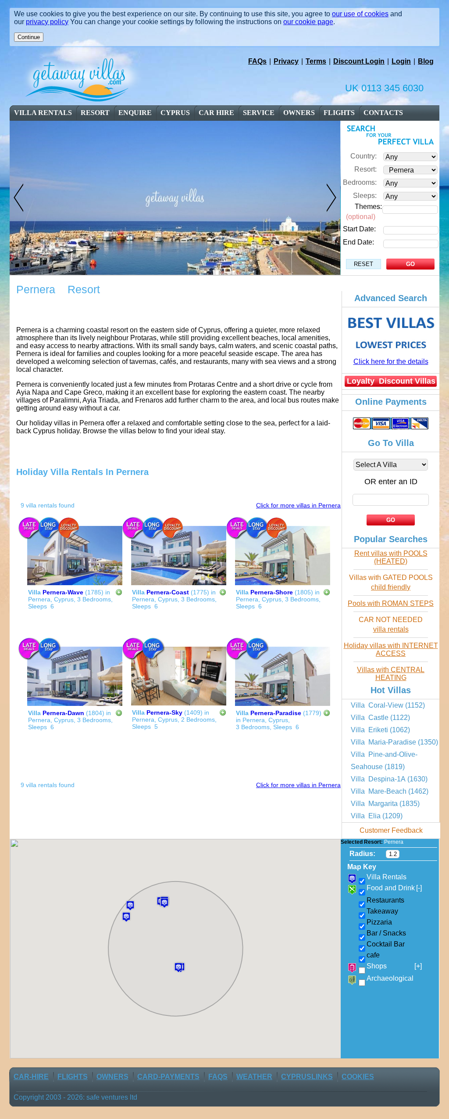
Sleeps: (365, 195)
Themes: (368, 206)
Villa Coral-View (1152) (388, 705)
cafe (373, 955)
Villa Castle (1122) (380, 717)
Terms (316, 61)
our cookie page (308, 21)
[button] (126, 917)
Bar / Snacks (386, 933)
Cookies (358, 1076)
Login (401, 61)
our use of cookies (360, 14)
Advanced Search (390, 298)
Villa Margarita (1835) (385, 803)
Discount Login (359, 61)
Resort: (365, 169)
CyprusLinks (307, 1076)
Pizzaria (379, 922)
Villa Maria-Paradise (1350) (394, 742)
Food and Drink (394, 888)
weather (254, 1076)
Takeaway (382, 911)
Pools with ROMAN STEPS (391, 603)
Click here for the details (390, 361)
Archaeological (390, 978)
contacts (383, 112)
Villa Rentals (43, 112)
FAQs (257, 61)
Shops (394, 966)
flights (339, 112)
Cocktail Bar (386, 944)
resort (95, 112)
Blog (426, 61)
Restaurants (385, 900)
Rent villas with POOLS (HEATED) (391, 557)
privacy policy (47, 21)
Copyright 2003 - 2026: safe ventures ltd (75, 1097)
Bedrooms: (360, 182)
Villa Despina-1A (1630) (389, 779)
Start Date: (359, 229)
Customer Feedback (391, 830)
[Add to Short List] (118, 593)
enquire (135, 112)
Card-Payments (168, 1076)
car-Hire (31, 1076)
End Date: (358, 242)
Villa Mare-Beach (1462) (389, 791)
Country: (363, 156)
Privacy (286, 61)
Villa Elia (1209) (377, 816)
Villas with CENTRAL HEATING (390, 673)
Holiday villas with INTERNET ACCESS (391, 649)
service (258, 112)
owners (299, 112)
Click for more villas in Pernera (298, 505)
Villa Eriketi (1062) (380, 730)
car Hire (216, 112)
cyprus (175, 112)
